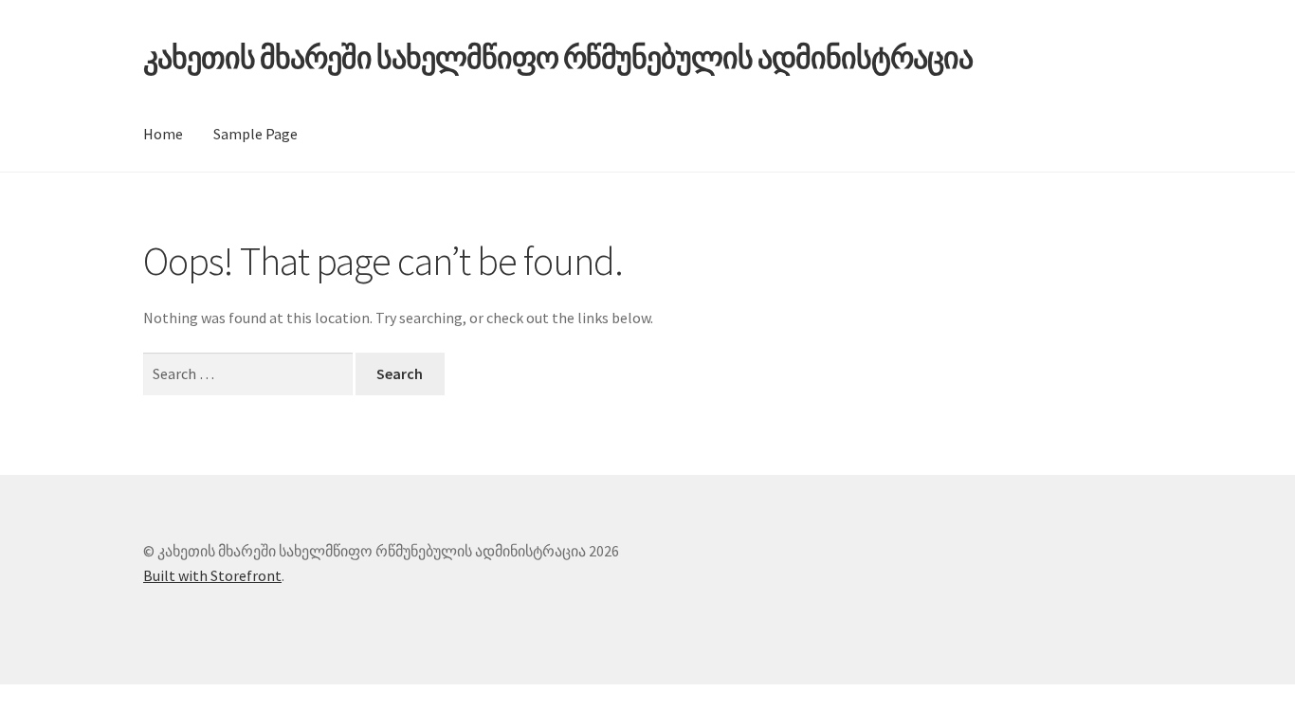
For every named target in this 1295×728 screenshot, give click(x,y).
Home (163, 133)
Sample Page (255, 133)
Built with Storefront (212, 575)
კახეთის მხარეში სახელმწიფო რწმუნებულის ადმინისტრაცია (558, 58)
